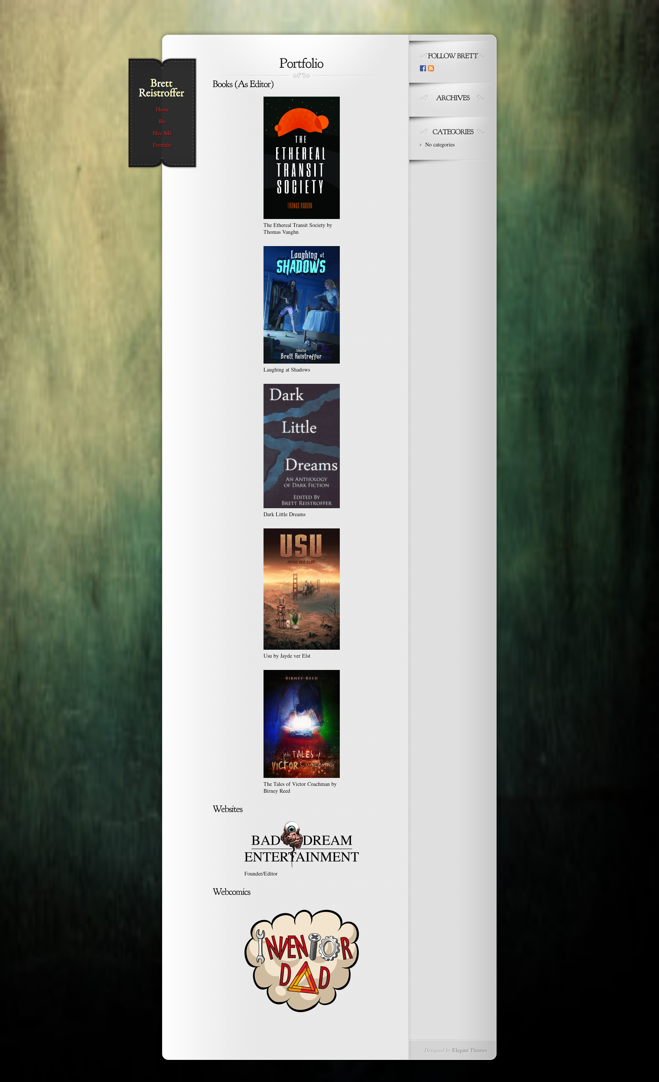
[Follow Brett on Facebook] (423, 68)
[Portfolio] (162, 145)
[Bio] (162, 121)
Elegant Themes (469, 1050)
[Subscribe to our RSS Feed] (431, 68)
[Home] (162, 110)
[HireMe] (162, 133)
